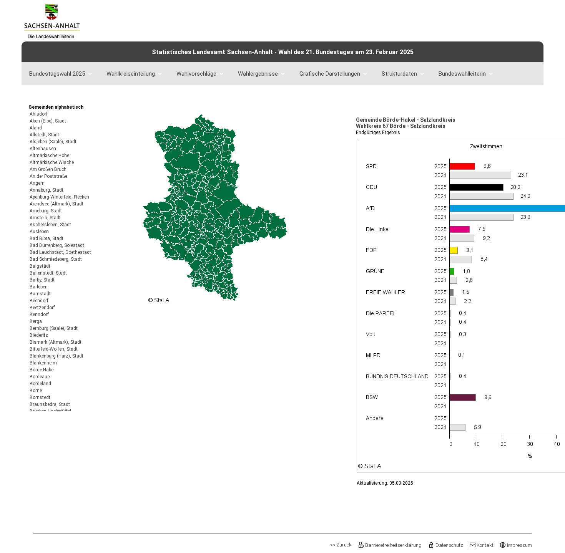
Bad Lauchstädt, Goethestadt (60, 252)
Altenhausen (43, 148)
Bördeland (40, 383)
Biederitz (39, 335)
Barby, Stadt (42, 280)
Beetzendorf (42, 307)
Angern (37, 183)
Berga (36, 321)
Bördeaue (40, 376)
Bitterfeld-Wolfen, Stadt (54, 349)
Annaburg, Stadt (46, 190)
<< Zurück (341, 545)
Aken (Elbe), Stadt (48, 121)
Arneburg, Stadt (46, 211)
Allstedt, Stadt (44, 134)
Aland (36, 128)
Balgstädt (40, 266)
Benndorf (39, 314)
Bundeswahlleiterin (462, 73)
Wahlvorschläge (196, 73)
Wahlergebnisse (258, 73)
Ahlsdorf (39, 114)
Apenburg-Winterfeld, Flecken (59, 197)
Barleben (39, 287)
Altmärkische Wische (52, 162)
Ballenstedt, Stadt (48, 273)
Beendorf (39, 300)
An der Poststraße (48, 176)
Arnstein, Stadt (45, 217)
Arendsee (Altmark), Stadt (56, 204)
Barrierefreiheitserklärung (393, 545)
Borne (36, 390)
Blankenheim (43, 363)
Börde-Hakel (42, 370)
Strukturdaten (399, 73)
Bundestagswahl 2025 (57, 73)
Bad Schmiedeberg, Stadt (56, 259)
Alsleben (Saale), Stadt (53, 141)
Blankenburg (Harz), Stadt (56, 356)
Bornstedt (40, 397)
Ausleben (39, 231)
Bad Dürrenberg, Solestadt (57, 245)
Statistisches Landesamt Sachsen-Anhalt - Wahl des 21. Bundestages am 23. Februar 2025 (283, 52)
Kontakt (485, 545)
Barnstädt (40, 293)
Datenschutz (449, 545)
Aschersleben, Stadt (50, 224)
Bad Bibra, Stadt (46, 238)
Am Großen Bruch (48, 169)
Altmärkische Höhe (49, 155)
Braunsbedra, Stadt (50, 404)
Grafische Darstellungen (329, 73)
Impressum (519, 545)
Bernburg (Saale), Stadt (54, 328)
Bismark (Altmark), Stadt (55, 342)
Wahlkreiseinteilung (130, 73)
